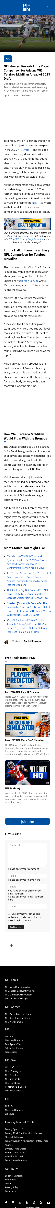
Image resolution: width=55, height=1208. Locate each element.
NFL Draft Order (13, 1078)
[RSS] (27, 1203)
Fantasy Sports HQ (14, 1129)
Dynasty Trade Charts (15, 1148)
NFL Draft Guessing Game (17, 1017)
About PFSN (10, 1179)
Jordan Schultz (29, 280)
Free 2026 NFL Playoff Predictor (22, 692)
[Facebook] (6, 1203)
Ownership (10, 1191)
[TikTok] (34, 1203)
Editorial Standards (14, 1175)
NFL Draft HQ (12, 788)
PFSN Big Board (12, 1082)
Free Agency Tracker (15, 1044)
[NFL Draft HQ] (27, 772)
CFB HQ (9, 1106)
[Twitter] (41, 1203)
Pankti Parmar (32, 641)
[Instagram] (13, 1203)
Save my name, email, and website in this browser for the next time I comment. (24, 917)
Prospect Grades (13, 1090)
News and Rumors (14, 1040)
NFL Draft (23, 149)
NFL (34, 202)
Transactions (11, 1051)
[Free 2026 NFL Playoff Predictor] (27, 676)
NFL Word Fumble (14, 1021)
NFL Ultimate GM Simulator (18, 994)
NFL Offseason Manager (16, 998)
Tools (8, 685)
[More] (11, 946)
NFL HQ (9, 1036)
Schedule (9, 1113)
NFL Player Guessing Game (18, 1013)
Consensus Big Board (15, 1086)
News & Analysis (13, 1071)
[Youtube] (48, 1203)
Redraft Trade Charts (15, 1152)
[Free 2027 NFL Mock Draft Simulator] (27, 724)
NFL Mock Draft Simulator (17, 986)
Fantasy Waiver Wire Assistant (19, 1140)
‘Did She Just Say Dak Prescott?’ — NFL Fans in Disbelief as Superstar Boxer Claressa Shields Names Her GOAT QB (28, 593)
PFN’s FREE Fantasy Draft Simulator (25, 239)
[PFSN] (28, 7)
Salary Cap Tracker (14, 1048)
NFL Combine (11, 1075)
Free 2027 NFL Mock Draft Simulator (25, 740)
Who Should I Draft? (14, 1156)
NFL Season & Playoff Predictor (20, 990)
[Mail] (20, 1203)
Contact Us (10, 1183)
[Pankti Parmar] (8, 641)
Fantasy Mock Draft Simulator (19, 1133)
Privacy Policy (11, 1187)
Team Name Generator (16, 1160)
